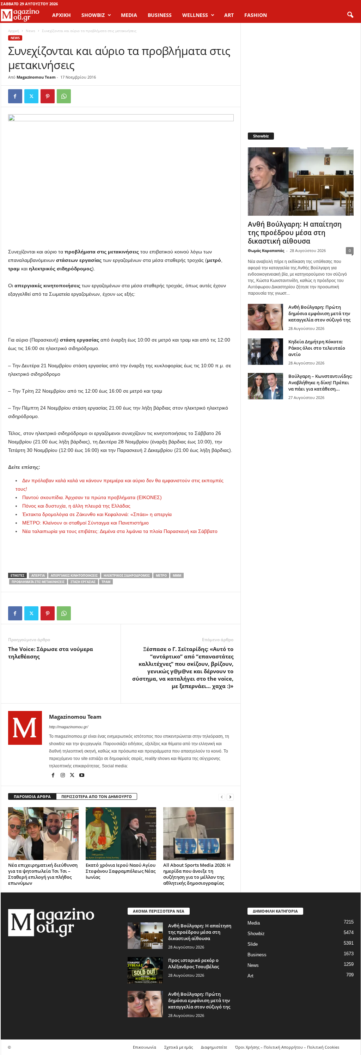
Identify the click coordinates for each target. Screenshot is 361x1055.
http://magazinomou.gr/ (68, 727)
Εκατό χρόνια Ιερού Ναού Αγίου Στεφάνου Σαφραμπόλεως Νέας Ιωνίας (120, 871)
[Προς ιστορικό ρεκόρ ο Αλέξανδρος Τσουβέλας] (145, 970)
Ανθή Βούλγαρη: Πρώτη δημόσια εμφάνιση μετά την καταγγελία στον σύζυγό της (319, 313)
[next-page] (230, 797)
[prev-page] (221, 797)
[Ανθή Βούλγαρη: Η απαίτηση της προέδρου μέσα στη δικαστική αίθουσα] (301, 181)
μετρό (161, 575)
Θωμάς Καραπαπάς (266, 250)
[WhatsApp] (64, 96)
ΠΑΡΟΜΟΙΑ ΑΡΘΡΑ (32, 796)
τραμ (106, 581)
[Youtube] (82, 775)
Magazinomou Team (36, 77)
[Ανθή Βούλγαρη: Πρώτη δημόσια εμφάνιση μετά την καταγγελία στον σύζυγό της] (265, 317)
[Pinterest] (48, 96)
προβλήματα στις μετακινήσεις (38, 581)
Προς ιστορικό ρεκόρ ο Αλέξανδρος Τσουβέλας (193, 963)
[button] (350, 15)
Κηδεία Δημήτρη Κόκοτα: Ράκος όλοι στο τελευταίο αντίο (316, 347)
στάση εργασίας (83, 581)
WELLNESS (195, 15)
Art (250, 976)
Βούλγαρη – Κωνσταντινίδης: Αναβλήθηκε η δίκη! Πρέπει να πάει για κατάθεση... (320, 382)
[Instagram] (63, 775)
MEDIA (129, 15)
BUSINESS (160, 15)
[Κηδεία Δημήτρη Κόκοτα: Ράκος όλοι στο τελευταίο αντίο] (265, 351)
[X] (31, 96)
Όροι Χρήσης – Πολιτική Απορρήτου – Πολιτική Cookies (287, 1047)
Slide (252, 944)
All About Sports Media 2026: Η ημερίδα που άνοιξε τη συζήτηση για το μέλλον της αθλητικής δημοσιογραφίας (197, 874)
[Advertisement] (120, 317)
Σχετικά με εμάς (178, 1047)
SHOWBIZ (93, 15)
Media (253, 923)
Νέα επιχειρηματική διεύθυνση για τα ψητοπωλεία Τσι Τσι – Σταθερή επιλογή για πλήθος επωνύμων (43, 874)
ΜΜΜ (177, 575)
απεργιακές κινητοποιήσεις (74, 575)
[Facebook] (15, 96)
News (30, 30)
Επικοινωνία (144, 1047)
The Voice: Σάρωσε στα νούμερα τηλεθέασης (50, 652)
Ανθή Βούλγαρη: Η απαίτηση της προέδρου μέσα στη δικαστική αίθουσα (295, 233)
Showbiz (256, 933)
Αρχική (61, 15)
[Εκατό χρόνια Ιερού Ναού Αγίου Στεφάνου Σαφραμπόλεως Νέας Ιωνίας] (121, 833)
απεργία (38, 575)
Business (257, 954)
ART (229, 15)
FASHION (255, 15)
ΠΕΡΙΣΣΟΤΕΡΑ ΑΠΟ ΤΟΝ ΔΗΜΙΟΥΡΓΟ (96, 796)
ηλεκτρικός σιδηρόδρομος (127, 575)
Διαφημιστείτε (214, 1047)
